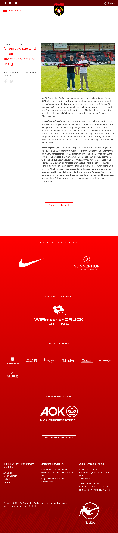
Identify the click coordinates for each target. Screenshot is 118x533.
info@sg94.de (92, 484)
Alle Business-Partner (59, 437)
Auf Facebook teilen (5, 81)
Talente (6, 479)
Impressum (22, 506)
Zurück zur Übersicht (59, 205)
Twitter (16, 3)
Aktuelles (7, 473)
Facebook (5, 3)
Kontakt (32, 506)
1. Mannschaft (10, 476)
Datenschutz (9, 506)
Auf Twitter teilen (12, 81)
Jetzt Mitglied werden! (52, 464)
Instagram (11, 3)
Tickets (111, 3)
